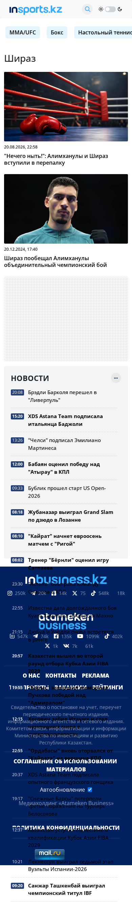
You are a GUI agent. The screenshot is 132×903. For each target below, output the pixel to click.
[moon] (120, 9)
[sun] (101, 9)
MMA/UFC (22, 32)
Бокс (57, 32)
